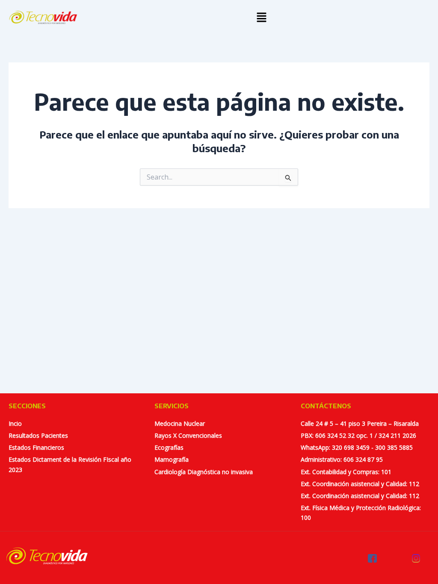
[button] (261, 18)
